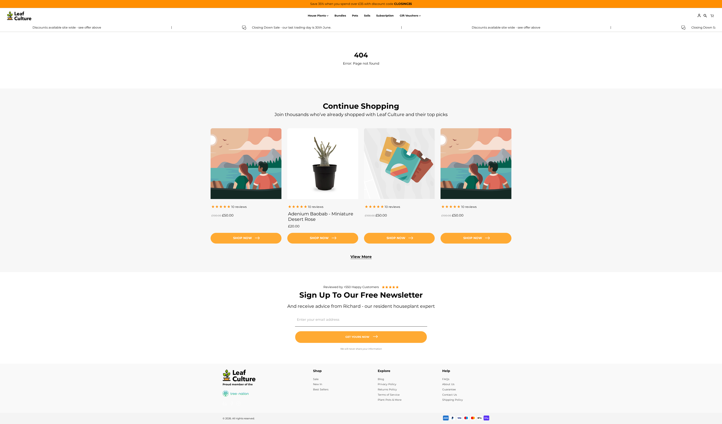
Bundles (340, 15)
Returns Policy (387, 389)
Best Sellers (320, 389)
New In (317, 384)
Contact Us (449, 394)
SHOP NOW (319, 238)
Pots (355, 15)
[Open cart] (712, 16)
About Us (448, 384)
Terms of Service (389, 394)
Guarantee (449, 389)
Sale (316, 379)
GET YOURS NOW (357, 337)
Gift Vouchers (409, 15)
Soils (367, 15)
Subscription (385, 15)
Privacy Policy (387, 384)
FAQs (445, 379)
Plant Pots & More (389, 399)
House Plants (317, 15)
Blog (381, 379)
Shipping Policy (452, 399)
